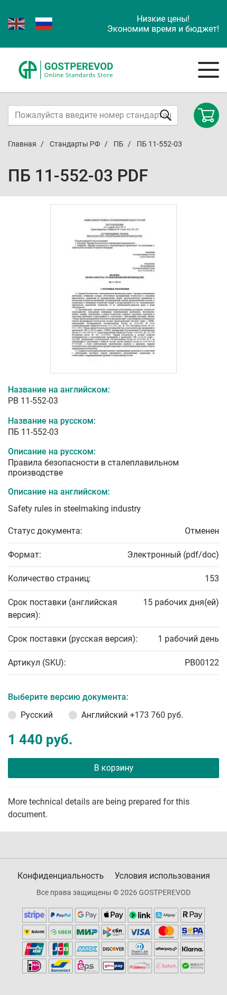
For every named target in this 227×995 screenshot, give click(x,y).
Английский (132, 715)
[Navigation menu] (208, 70)
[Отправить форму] (166, 115)
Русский (37, 715)
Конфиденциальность (60, 876)
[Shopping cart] (206, 115)
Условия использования (162, 876)
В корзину (114, 768)
